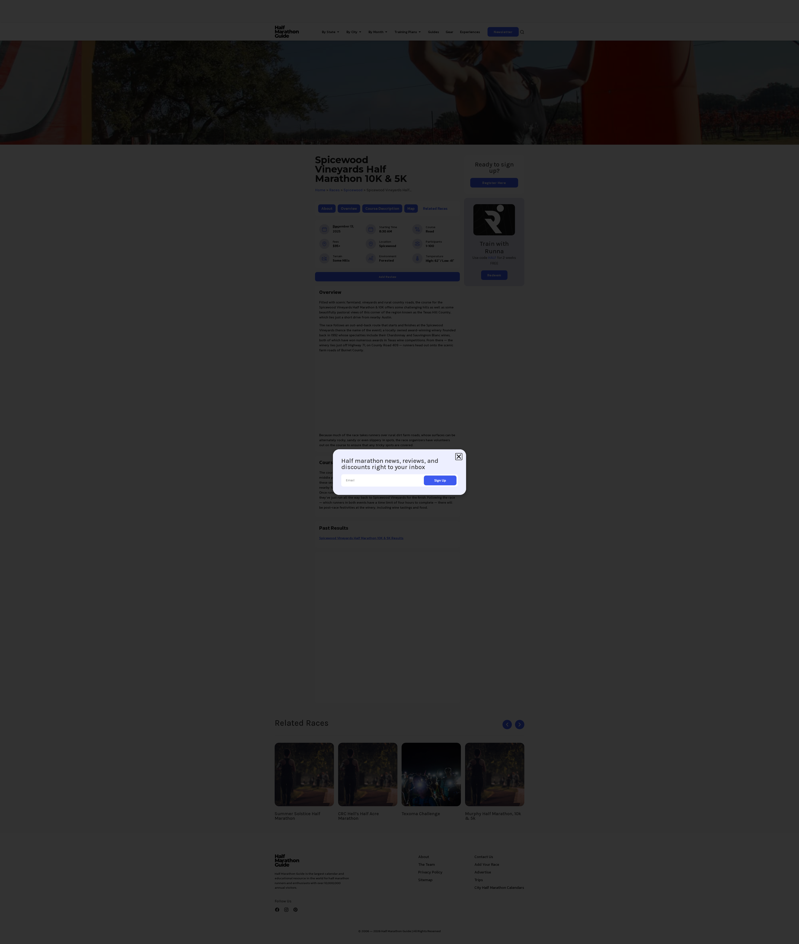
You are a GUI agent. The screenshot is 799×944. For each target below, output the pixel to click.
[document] (399, 472)
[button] (459, 456)
